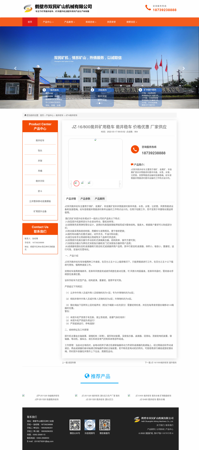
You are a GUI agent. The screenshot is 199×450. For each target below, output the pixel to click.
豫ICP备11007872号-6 (163, 433)
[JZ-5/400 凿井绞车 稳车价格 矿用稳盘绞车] (152, 395)
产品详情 (71, 198)
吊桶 (40, 170)
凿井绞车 (59, 115)
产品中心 (50, 115)
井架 (40, 160)
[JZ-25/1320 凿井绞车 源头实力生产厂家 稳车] (99, 395)
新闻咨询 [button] (90, 21)
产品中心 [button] (47, 21)
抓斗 (40, 191)
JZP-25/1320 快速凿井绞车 (47, 399)
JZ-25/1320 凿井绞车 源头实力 (99, 399)
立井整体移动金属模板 (40, 201)
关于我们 (160, 425)
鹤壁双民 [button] (131, 21)
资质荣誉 (111, 21)
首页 (30, 21)
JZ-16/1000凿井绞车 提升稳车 (164, 362)
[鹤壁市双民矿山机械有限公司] (153, 417)
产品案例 (100, 198)
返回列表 (72, 362)
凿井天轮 (40, 180)
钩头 (40, 150)
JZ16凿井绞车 (71, 115)
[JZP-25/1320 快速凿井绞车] (46, 395)
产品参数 (85, 198)
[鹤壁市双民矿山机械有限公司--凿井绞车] (59, 8)
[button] (15, 67)
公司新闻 (160, 429)
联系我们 (169, 425)
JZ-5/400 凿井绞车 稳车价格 (152, 399)
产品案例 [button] (69, 21)
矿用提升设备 (40, 211)
